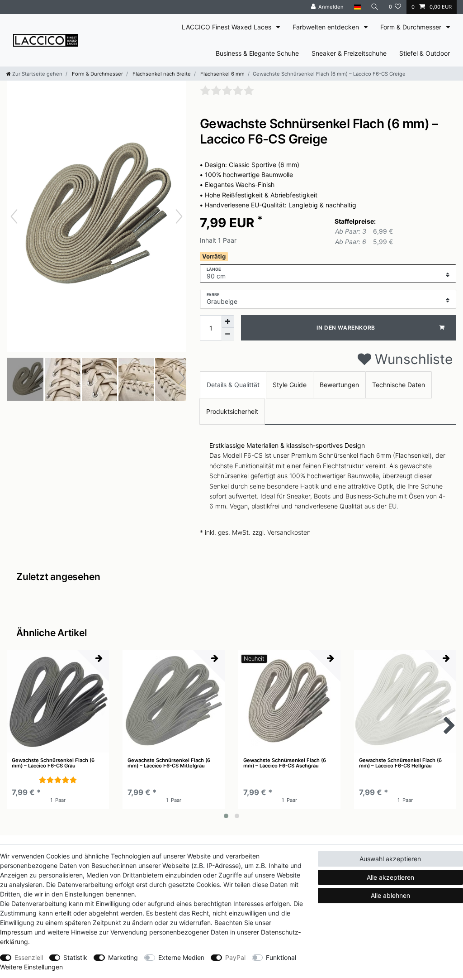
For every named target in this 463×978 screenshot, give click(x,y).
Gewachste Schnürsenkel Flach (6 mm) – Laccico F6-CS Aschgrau (284, 763)
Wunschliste (412, 359)
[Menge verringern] (228, 334)
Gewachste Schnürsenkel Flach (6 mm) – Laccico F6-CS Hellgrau (400, 763)
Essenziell (28, 957)
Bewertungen (339, 384)
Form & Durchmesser (411, 27)
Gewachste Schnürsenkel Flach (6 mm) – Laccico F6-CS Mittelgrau (169, 763)
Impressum (16, 932)
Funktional (281, 957)
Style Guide (290, 384)
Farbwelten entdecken (327, 27)
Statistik (75, 957)
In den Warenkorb (346, 327)
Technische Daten (398, 384)
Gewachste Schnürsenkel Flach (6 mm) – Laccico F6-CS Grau (53, 763)
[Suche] (375, 7)
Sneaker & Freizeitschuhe (349, 53)
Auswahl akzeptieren (390, 859)
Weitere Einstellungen (31, 967)
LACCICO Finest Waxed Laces (227, 27)
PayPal (235, 957)
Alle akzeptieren (390, 877)
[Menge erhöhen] (228, 321)
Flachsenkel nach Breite (161, 74)
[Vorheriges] (14, 216)
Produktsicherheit (232, 411)
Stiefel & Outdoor (424, 53)
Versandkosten (289, 532)
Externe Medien (181, 957)
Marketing (123, 957)
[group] (58, 701)
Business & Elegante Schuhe (257, 53)
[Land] (357, 7)
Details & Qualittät (233, 384)
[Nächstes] (179, 216)
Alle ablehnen (390, 895)
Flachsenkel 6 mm (222, 74)
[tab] (233, 384)
